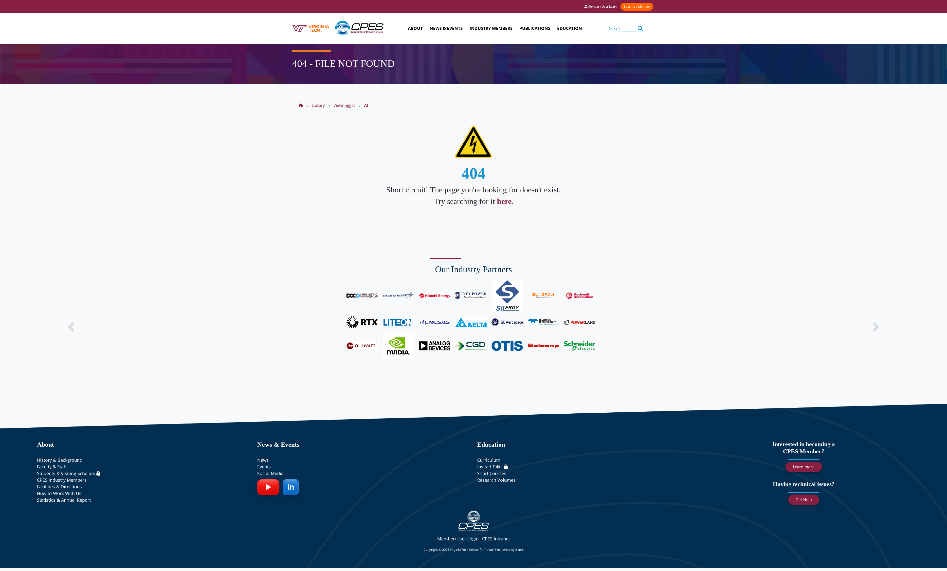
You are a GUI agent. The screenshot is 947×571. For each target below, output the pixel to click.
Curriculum (488, 460)
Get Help (804, 499)
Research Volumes (496, 480)
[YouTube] (268, 487)
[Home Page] (301, 105)
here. (505, 201)
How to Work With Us (59, 493)
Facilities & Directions (59, 487)
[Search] (640, 28)
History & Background (59, 460)
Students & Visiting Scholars (66, 473)
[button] (71, 326)
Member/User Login (458, 539)
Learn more (804, 467)
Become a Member (637, 6)
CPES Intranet (496, 539)
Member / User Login (602, 6)
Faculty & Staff (52, 467)
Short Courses (491, 473)
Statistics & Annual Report (64, 500)
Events (264, 467)
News (263, 460)
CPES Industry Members (62, 480)
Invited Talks (490, 467)
